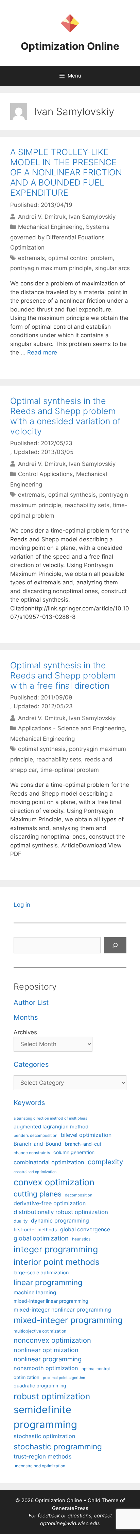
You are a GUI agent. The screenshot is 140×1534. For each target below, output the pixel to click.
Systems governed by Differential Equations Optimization (59, 237)
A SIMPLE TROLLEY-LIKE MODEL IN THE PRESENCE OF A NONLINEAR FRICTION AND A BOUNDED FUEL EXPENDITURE (66, 172)
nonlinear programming (48, 1359)
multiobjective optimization (40, 1331)
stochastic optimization (44, 1436)
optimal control (96, 1368)
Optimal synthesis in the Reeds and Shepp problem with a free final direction (63, 675)
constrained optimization (35, 1172)
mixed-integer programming (68, 1320)
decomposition (78, 1195)
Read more (42, 352)
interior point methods (57, 1262)
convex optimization (54, 1182)
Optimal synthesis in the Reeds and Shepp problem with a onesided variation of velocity (65, 416)
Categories (31, 1064)
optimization (26, 1377)
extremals (31, 258)
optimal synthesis (72, 494)
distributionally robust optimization (61, 1212)
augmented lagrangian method (51, 1126)
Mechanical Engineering (50, 226)
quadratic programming (40, 1385)
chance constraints (32, 1152)
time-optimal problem (69, 769)
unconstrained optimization (39, 1465)
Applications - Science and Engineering (71, 728)
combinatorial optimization (49, 1162)
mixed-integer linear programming (51, 1301)
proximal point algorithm (64, 1378)
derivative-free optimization (50, 1203)
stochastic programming (58, 1446)
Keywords (29, 1103)
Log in (22, 904)
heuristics (81, 1239)
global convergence (85, 1229)
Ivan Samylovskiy (92, 216)
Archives (25, 1032)
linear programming (48, 1282)
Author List (31, 1002)
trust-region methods (43, 1456)
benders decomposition (35, 1135)
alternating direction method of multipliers (50, 1118)
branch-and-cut (83, 1144)
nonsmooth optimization (46, 1368)
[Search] (115, 945)
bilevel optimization (86, 1134)
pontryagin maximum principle (51, 268)
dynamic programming (60, 1220)
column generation (73, 1152)
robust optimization (52, 1396)
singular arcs (112, 268)
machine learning (35, 1292)
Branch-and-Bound (38, 1144)
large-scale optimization (41, 1272)
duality (21, 1221)
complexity (105, 1162)
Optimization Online (70, 46)
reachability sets (87, 505)
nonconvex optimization (52, 1340)
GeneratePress (70, 1508)
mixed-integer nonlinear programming (62, 1309)
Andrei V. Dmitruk (42, 216)
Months (26, 1017)
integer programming (56, 1249)
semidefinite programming (45, 1417)
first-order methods (35, 1229)
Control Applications (45, 474)
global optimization (41, 1238)
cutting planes (38, 1194)
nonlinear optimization (46, 1350)
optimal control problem (80, 258)
